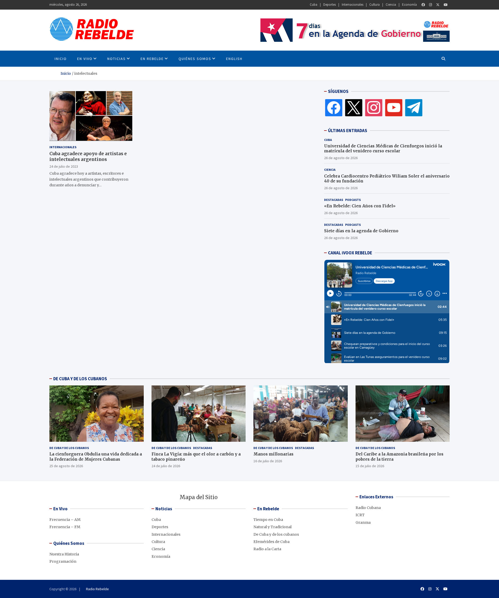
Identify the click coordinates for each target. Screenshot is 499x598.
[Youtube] (446, 5)
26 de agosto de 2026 (341, 157)
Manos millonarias (273, 454)
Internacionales (352, 4)
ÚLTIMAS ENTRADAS (347, 130)
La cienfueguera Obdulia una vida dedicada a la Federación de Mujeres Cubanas (95, 457)
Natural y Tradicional (272, 527)
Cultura (374, 4)
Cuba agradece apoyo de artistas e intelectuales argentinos (88, 156)
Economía (409, 4)
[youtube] (393, 107)
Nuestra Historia (64, 554)
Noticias (116, 58)
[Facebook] (423, 5)
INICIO (61, 58)
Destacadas (333, 200)
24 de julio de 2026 (166, 466)
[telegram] (413, 107)
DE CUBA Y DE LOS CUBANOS (80, 379)
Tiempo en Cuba (268, 519)
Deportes (329, 4)
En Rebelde (152, 58)
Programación (62, 561)
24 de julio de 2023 (63, 166)
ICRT (360, 515)
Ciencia (391, 4)
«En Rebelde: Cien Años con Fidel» (360, 205)
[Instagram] (430, 5)
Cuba (313, 4)
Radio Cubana (368, 507)
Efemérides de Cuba (271, 541)
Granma (363, 522)
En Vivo (85, 58)
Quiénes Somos (195, 58)
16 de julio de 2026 (267, 461)
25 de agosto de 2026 (66, 466)
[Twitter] (438, 5)
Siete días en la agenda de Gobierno (361, 230)
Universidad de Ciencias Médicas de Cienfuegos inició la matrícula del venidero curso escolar (383, 149)
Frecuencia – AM (65, 519)
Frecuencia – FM (64, 527)
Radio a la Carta (267, 549)
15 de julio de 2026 (370, 466)
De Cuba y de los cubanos (69, 448)
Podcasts (353, 200)
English (234, 58)
